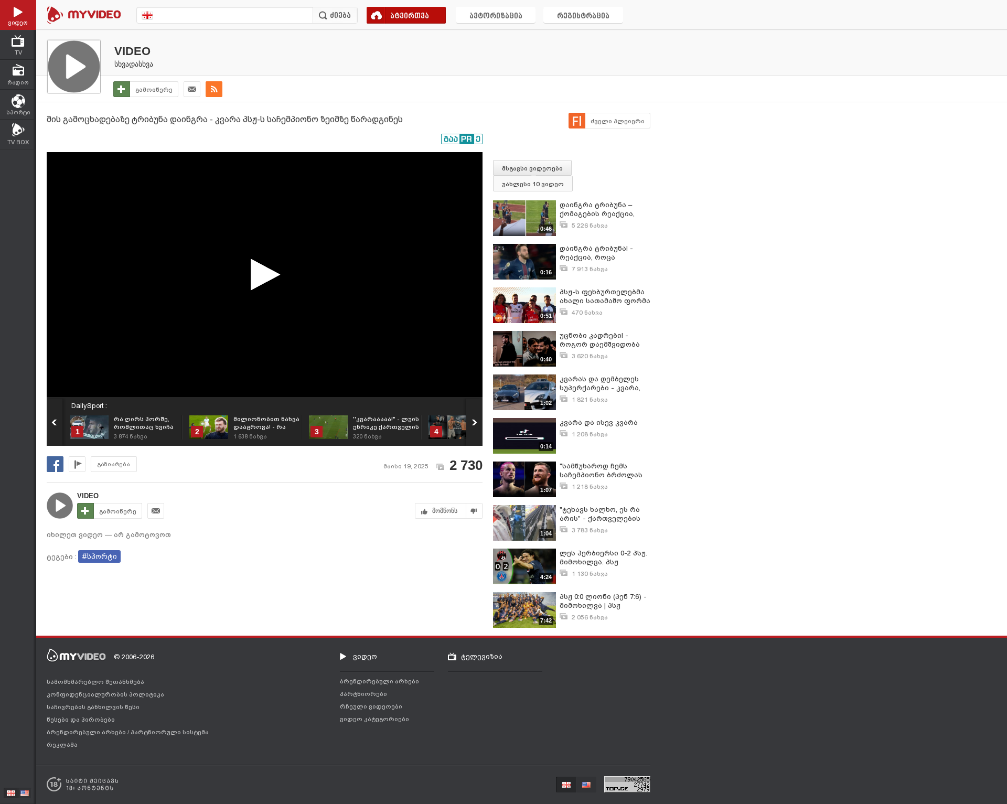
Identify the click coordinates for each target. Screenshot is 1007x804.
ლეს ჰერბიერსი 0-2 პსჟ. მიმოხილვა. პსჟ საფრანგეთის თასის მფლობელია (603, 557)
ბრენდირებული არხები (87, 732)
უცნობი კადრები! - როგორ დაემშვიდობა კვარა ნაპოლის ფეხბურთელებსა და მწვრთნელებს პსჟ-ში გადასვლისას (600, 340)
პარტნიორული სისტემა (170, 732)
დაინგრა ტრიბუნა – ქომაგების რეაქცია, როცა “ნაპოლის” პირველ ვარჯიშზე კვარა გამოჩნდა (605, 209)
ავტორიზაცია (495, 17)
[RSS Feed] (214, 89)
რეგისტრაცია (583, 17)
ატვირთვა (409, 17)
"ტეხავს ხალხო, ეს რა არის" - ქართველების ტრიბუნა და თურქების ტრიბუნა (601, 514)
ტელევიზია (481, 656)
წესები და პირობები (81, 719)
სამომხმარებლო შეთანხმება (95, 681)
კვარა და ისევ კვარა (599, 422)
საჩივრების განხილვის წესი (93, 707)
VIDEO (132, 51)
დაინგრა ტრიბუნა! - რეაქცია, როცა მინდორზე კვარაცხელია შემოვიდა (604, 253)
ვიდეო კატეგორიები (374, 719)
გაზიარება (114, 464)
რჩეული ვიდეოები (371, 706)
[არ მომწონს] (474, 511)
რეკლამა (62, 744)
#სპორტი (99, 556)
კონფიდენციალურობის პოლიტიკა (105, 694)
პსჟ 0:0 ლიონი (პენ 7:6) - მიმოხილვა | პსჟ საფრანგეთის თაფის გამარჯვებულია (603, 601)
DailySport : (89, 406)
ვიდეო (365, 656)
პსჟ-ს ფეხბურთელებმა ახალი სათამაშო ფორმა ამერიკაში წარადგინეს (605, 296)
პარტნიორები (363, 694)
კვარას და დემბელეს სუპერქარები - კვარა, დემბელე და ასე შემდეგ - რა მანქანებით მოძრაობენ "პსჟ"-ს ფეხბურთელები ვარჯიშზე (604, 383)
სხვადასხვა (133, 64)
